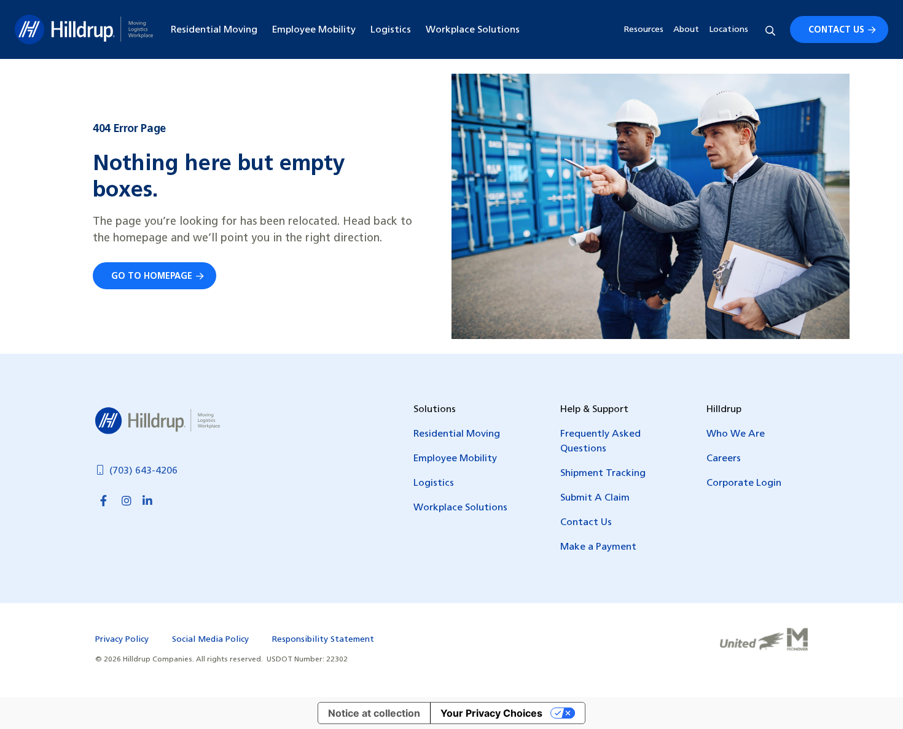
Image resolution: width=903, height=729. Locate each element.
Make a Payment (598, 547)
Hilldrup (84, 29)
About (686, 29)
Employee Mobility (314, 30)
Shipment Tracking (603, 473)
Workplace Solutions (473, 30)
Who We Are (735, 434)
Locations (728, 29)
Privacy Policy (122, 639)
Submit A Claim (595, 498)
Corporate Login (743, 483)
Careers (723, 459)
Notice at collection (374, 713)
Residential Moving (214, 30)
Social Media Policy (210, 639)
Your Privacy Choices (491, 713)
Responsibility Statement (323, 639)
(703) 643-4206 (143, 471)
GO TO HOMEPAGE (151, 276)
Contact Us (836, 30)
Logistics (390, 30)
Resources (643, 29)
